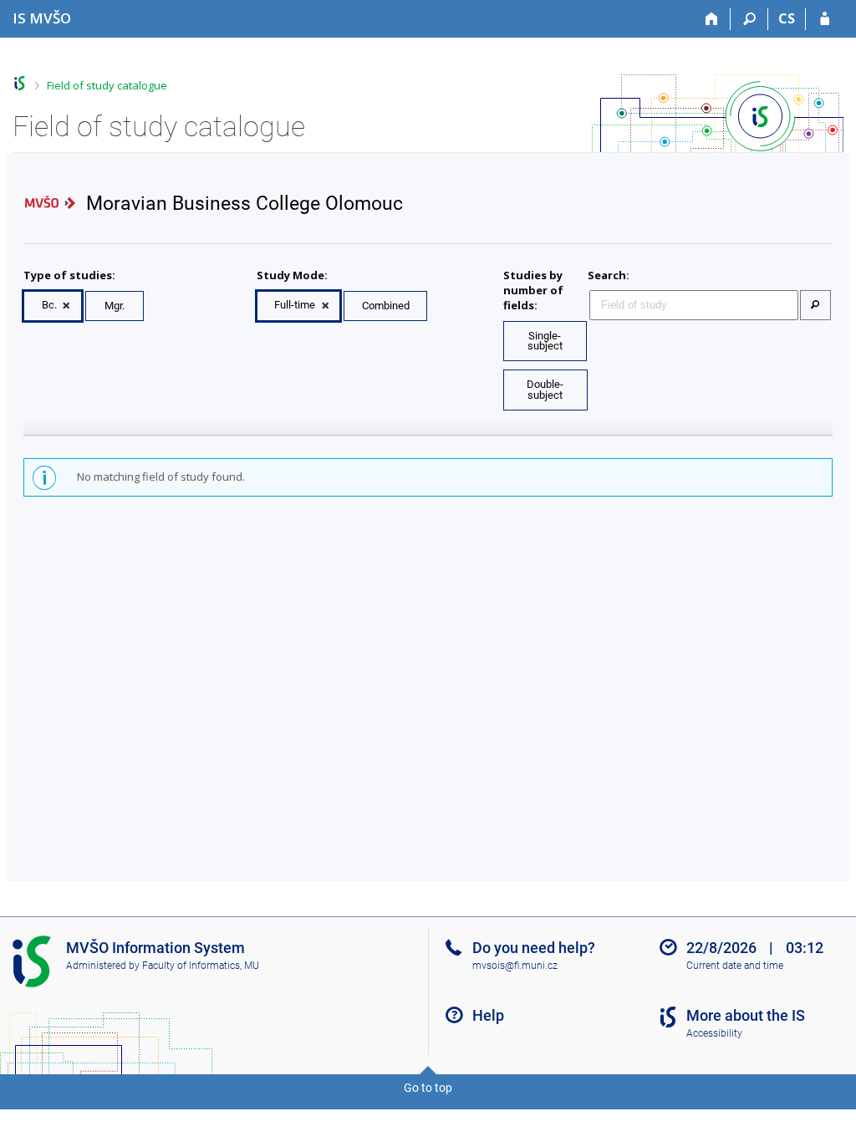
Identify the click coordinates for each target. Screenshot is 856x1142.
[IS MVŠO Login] (824, 19)
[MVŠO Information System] (20, 83)
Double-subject (545, 389)
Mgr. (114, 305)
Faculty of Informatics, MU (200, 965)
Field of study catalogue (107, 85)
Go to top (428, 1087)
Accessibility (714, 1033)
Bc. (49, 304)
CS (786, 18)
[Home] (712, 19)
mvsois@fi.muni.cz (515, 965)
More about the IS (745, 1015)
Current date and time (734, 965)
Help (488, 1015)
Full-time (294, 304)
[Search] (749, 19)
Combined (386, 305)
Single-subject (545, 341)
